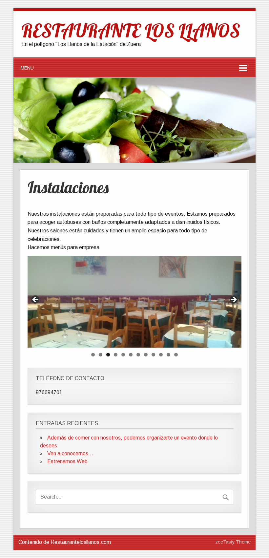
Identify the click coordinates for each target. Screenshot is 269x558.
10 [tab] (161, 354)
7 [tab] (138, 354)
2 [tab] (100, 354)
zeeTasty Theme (233, 542)
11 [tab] (168, 354)
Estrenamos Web (67, 461)
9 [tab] (153, 354)
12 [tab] (176, 354)
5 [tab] (123, 354)
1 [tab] (93, 354)
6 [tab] (131, 354)
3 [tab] (108, 354)
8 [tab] (146, 354)
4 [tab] (115, 354)
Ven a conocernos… (70, 453)
